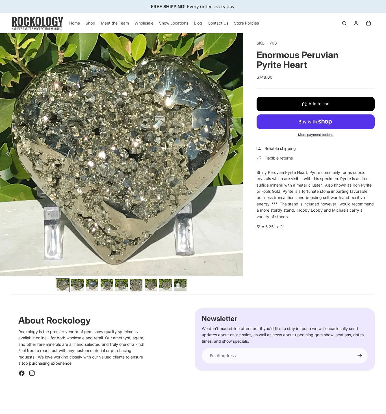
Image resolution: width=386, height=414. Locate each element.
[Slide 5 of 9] (121, 285)
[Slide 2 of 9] (77, 285)
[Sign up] (359, 355)
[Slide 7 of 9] (151, 285)
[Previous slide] (6, 154)
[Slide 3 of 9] (92, 285)
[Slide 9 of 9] (180, 285)
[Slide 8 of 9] (165, 285)
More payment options (315, 135)
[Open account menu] (356, 23)
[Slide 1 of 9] (63, 285)
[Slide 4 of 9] (107, 285)
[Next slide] (236, 154)
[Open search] (344, 23)
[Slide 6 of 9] (136, 285)
